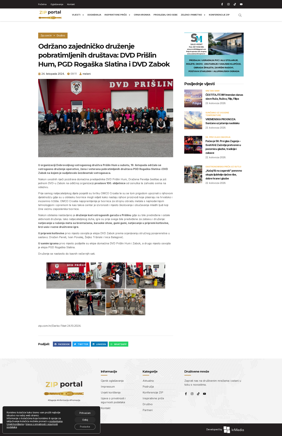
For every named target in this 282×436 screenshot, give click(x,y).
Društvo (61, 35)
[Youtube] (241, 4)
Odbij (85, 419)
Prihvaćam (85, 413)
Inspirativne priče (115, 15)
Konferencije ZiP (219, 15)
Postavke (85, 426)
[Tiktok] (234, 4)
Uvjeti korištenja (15, 424)
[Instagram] (228, 4)
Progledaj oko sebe (166, 15)
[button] (62, 344)
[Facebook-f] (222, 4)
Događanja (94, 15)
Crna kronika (142, 15)
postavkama (56, 421)
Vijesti (76, 15)
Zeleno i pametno (191, 15)
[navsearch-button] (238, 15)
